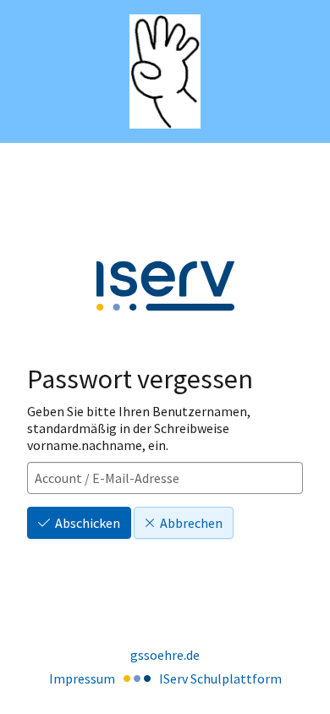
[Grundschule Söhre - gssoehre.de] (165, 71)
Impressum (82, 678)
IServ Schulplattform (220, 678)
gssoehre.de (165, 654)
